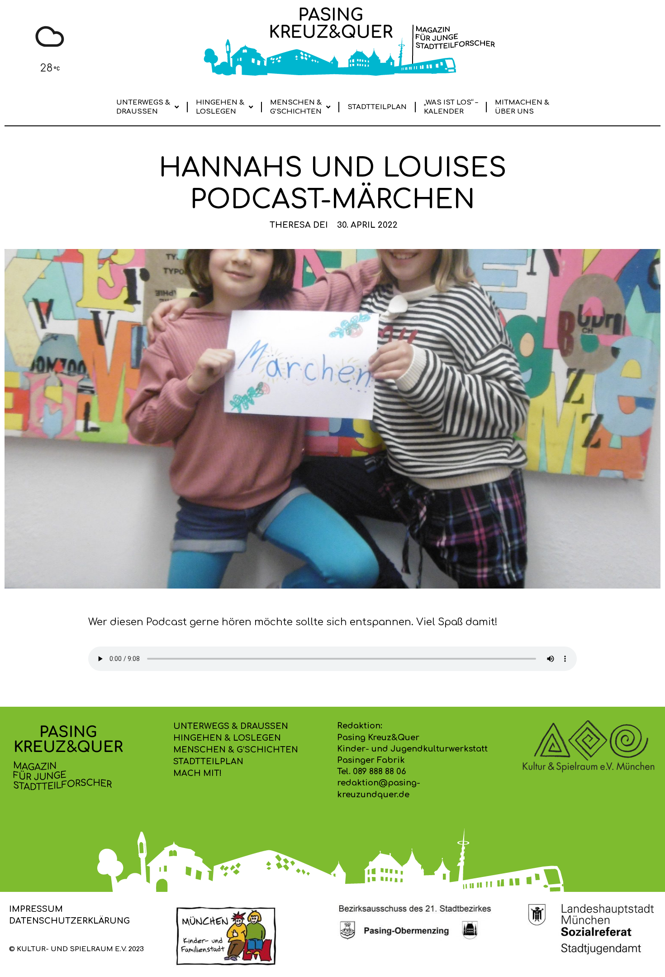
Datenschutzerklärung (69, 920)
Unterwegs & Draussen (143, 107)
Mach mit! (197, 773)
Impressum (36, 909)
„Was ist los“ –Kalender (451, 107)
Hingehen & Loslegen (220, 107)
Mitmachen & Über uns (522, 107)
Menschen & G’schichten (296, 107)
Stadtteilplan (377, 107)
